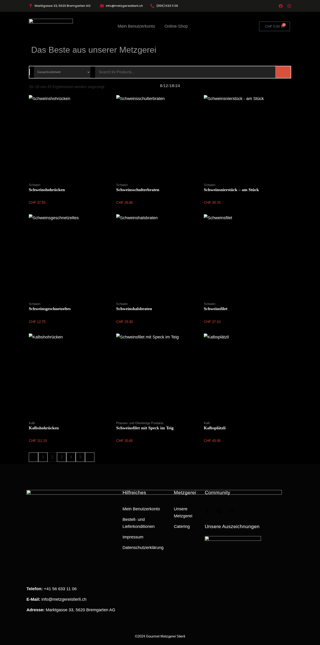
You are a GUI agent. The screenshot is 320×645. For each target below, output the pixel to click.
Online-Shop (176, 26)
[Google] (219, 511)
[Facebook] (281, 6)
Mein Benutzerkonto (136, 26)
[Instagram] (289, 6)
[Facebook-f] (206, 511)
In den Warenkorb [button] (72, 181)
